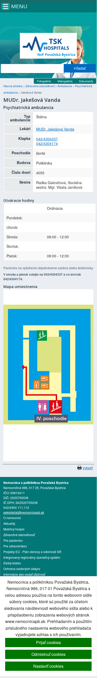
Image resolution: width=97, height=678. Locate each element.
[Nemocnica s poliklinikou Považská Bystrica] (48, 46)
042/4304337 (47, 138)
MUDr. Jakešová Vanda (55, 129)
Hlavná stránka (13, 86)
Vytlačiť (88, 468)
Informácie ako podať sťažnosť (24, 574)
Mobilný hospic (14, 529)
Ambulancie (65, 86)
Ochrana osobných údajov (21, 568)
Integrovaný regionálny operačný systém (31, 557)
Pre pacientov (13, 540)
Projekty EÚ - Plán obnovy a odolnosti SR (32, 551)
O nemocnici (12, 518)
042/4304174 (47, 143)
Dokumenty (86, 81)
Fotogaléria (44, 81)
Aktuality (9, 523)
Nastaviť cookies (48, 666)
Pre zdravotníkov (15, 546)
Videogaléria (64, 81)
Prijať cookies (48, 642)
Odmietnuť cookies (48, 654)
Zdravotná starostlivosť (40, 86)
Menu (19, 6)
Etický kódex (12, 563)
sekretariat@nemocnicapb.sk (23, 512)
